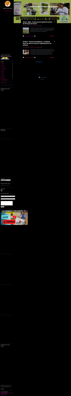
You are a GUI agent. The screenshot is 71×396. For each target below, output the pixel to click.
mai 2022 (2, 73)
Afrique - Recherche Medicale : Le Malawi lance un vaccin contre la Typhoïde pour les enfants (37, 43)
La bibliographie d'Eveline (44, 13)
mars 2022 (2, 76)
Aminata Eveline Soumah (7, 8)
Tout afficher (53, 17)
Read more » (52, 57)
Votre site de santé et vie (32, 13)
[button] (54, 22)
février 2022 (3, 78)
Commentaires (4, 190)
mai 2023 (2, 63)
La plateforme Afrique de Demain (42, 6)
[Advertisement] (61, 31)
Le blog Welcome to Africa (56, 13)
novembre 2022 (3, 68)
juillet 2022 (3, 70)
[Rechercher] (63, 2)
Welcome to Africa (4, 394)
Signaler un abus (4, 82)
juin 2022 (2, 71)
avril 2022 (2, 75)
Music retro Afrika (4, 393)
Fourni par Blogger (43, 77)
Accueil (23, 13)
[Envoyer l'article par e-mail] (34, 36)
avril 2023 (2, 65)
